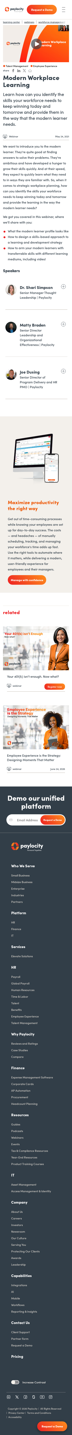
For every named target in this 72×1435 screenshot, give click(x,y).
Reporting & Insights (24, 1311)
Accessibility (15, 1417)
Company (19, 1202)
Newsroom (18, 1231)
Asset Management (23, 1184)
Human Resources (22, 990)
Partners (17, 902)
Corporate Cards (22, 1084)
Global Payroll (20, 983)
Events (15, 1144)
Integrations (19, 1285)
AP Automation (20, 1090)
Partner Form (19, 1339)
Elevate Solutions (22, 956)
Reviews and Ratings (24, 1043)
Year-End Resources (24, 1157)
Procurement (19, 1097)
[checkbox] (15, 1382)
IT (12, 935)
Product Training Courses (27, 1164)
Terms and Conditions (39, 1412)
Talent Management (24, 1023)
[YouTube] (42, 1397)
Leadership (18, 1264)
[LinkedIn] (8, 1397)
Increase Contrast (34, 1382)
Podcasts (17, 1131)
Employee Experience (25, 1016)
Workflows (17, 1305)
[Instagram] (50, 1397)
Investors (17, 1225)
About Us (17, 1212)
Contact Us (20, 1322)
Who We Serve (23, 865)
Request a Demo (21, 1345)
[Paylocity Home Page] (14, 9)
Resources (20, 1114)
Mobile (15, 1298)
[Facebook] (25, 1397)
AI (12, 1292)
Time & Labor (19, 996)
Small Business (20, 875)
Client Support (20, 1332)
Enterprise (18, 888)
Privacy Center (16, 1412)
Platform (18, 912)
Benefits (16, 1010)
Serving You (18, 1245)
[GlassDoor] (34, 1397)
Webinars (17, 1137)
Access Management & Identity (31, 1191)
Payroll (15, 977)
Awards (16, 1258)
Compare (17, 1057)
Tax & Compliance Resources (29, 1151)
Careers (16, 1218)
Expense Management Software (32, 1077)
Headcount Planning (24, 1104)
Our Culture (18, 1238)
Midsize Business (21, 882)
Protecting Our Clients (25, 1251)
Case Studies (19, 1050)
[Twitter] (17, 1397)
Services (18, 946)
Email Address (27, 820)
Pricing (17, 1356)
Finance (16, 929)
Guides (15, 1124)
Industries (17, 895)
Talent (15, 1003)
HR (13, 922)
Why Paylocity (22, 1033)
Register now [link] (55, 686)
